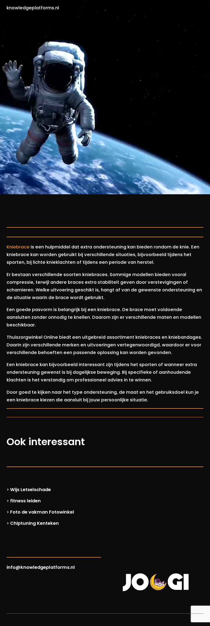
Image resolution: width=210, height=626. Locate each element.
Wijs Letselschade (30, 489)
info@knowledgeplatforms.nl (41, 567)
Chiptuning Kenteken (34, 523)
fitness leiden (25, 501)
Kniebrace (18, 247)
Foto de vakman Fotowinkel (42, 512)
